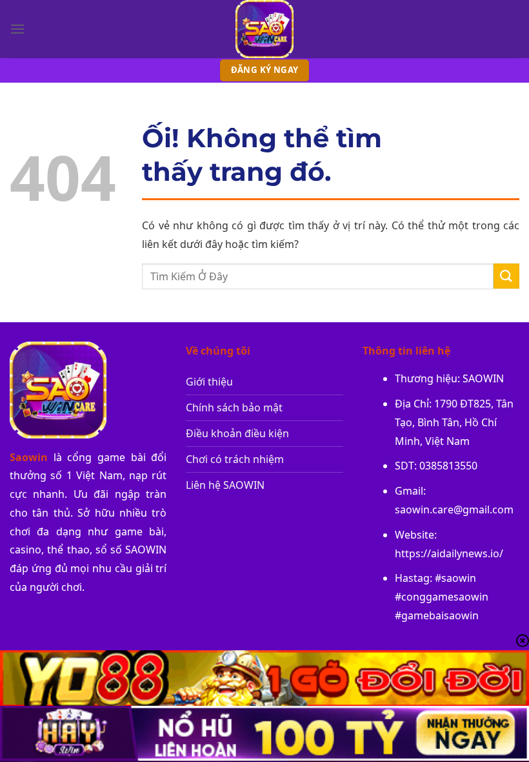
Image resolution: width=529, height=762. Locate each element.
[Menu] (17, 29)
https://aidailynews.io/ (449, 553)
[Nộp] (506, 276)
